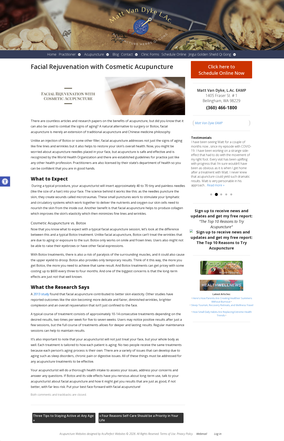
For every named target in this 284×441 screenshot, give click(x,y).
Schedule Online (174, 54)
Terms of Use (167, 434)
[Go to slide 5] (231, 195)
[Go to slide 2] (216, 195)
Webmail (201, 434)
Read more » (215, 185)
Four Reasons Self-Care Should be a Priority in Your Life (138, 418)
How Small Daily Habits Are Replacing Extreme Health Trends (222, 313)
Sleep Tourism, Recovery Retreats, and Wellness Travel (222, 305)
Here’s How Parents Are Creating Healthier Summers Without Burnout (222, 299)
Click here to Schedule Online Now (221, 69)
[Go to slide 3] (221, 195)
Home (51, 54)
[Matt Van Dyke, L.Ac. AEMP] (142, 25)
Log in (217, 434)
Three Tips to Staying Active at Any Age (63, 418)
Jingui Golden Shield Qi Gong (210, 54)
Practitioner (67, 54)
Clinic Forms (150, 54)
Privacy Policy (185, 434)
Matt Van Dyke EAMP (209, 123)
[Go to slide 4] (226, 195)
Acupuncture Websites (73, 434)
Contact (127, 54)
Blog (115, 54)
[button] (5, 181)
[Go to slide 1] (211, 195)
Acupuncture (94, 54)
